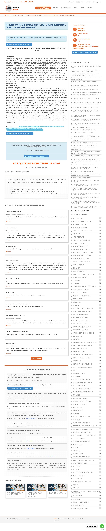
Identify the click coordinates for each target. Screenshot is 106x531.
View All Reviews (36, 358)
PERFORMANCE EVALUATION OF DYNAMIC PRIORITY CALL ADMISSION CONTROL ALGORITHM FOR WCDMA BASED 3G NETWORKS (86, 161)
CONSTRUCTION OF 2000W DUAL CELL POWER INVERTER (87, 92)
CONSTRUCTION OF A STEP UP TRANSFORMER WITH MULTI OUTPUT (85, 139)
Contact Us (90, 7)
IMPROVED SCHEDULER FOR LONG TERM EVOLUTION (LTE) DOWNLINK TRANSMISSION (85, 152)
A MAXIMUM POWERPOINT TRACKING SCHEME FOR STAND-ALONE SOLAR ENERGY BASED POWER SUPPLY (85, 185)
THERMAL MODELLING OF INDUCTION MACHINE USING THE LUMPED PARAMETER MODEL (86, 194)
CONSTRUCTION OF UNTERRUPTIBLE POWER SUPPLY (86, 105)
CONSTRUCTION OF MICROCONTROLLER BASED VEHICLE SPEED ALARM (86, 181)
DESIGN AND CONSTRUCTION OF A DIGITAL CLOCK (85, 107)
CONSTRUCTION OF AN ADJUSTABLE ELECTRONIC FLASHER (84, 95)
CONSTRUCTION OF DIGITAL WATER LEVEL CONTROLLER (87, 102)
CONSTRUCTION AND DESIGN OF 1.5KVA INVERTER (85, 145)
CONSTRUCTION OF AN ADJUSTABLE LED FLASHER (85, 89)
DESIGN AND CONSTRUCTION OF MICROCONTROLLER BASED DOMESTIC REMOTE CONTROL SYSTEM (85, 120)
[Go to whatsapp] (102, 526)
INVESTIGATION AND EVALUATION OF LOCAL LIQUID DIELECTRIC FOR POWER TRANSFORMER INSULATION (50, 15)
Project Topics (66, 7)
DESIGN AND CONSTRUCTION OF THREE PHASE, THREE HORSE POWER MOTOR (85, 124)
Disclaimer (56, 520)
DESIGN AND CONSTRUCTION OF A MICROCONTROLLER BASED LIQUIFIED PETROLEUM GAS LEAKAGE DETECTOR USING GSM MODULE (86, 112)
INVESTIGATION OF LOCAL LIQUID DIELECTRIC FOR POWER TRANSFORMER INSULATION (25, 130)
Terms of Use (74, 518)
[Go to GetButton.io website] (102, 529)
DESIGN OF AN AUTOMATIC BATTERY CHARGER (84, 129)
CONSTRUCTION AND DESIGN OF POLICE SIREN (85, 142)
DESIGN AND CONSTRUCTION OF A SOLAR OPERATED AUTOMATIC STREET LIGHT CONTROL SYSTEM (85, 70)
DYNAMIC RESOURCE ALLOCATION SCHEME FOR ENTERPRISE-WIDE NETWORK (84, 148)
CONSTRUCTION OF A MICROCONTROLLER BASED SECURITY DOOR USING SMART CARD (84, 168)
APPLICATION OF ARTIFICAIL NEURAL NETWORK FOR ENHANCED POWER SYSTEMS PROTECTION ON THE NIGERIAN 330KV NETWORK (86, 202)
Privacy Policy (81, 518)
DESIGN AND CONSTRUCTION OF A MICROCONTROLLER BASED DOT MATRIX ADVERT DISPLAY (86, 174)
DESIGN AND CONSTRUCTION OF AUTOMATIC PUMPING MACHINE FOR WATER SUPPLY (86, 116)
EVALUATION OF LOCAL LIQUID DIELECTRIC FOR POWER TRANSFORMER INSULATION (24, 128)
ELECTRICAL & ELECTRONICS (17, 15)
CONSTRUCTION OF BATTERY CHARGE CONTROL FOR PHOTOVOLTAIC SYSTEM (85, 99)
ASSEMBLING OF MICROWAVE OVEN (82, 178)
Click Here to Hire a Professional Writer (37, 156)
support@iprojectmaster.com (13, 1)
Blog (76, 7)
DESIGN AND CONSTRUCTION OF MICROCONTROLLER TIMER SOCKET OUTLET (85, 78)
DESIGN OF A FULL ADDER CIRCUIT (81, 127)
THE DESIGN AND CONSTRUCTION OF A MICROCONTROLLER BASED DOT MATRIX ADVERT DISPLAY (85, 135)
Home (56, 7)
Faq (83, 7)
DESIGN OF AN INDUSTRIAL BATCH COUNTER (84, 171)
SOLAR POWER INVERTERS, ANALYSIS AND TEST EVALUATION (83, 82)
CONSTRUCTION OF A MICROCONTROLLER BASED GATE (87, 165)
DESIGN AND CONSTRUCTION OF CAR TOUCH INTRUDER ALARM (86, 66)
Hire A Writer (67, 518)
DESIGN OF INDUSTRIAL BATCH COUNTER (83, 132)
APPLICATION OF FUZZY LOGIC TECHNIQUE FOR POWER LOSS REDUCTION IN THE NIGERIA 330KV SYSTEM (86, 207)
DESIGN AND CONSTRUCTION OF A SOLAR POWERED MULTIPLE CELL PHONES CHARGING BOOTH (85, 74)
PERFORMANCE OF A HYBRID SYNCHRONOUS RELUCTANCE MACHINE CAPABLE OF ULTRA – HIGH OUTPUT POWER (86, 189)
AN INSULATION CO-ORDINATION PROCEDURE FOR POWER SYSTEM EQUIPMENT (85, 197)
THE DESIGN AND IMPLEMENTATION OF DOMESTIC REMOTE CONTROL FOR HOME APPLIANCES (84, 86)
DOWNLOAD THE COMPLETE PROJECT (19, 44)
